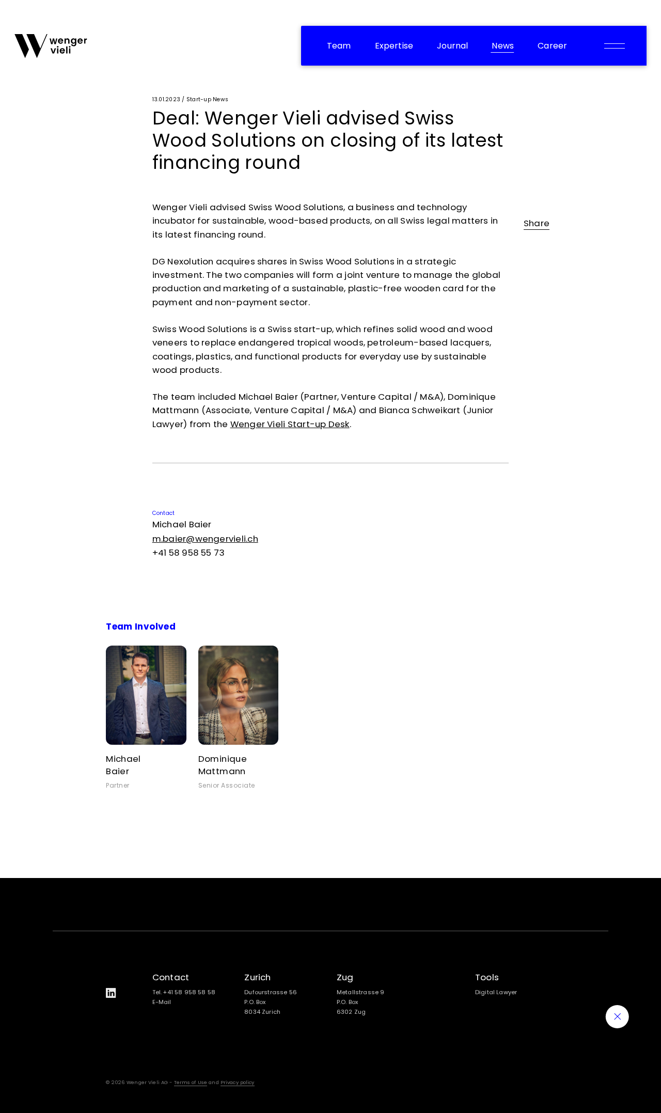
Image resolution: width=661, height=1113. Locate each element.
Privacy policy (238, 1082)
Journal (452, 46)
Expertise (394, 46)
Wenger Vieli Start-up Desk (290, 424)
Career (552, 46)
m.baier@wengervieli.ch (205, 538)
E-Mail (161, 1002)
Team (339, 46)
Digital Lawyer (496, 992)
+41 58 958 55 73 (188, 552)
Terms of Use (191, 1082)
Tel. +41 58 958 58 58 (183, 992)
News (503, 46)
